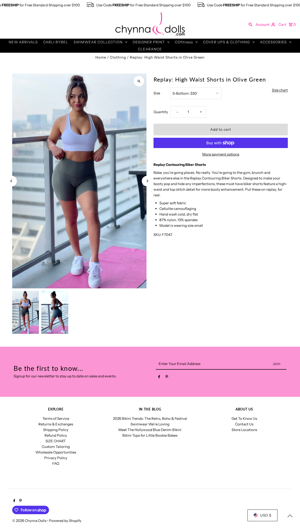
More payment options (220, 154)
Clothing (118, 57)
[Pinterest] (166, 377)
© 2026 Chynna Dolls (29, 520)
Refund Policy (56, 435)
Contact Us (244, 424)
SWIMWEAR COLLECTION (98, 42)
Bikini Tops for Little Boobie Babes (149, 435)
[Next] (147, 181)
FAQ (55, 463)
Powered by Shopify (65, 520)
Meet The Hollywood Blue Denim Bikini (149, 430)
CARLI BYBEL (55, 42)
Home (100, 57)
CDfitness (184, 42)
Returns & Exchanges (55, 424)
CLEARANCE (150, 49)
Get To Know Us (244, 418)
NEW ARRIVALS (23, 42)
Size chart (280, 90)
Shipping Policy (55, 430)
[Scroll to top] (290, 515)
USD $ (265, 515)
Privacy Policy (55, 458)
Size (157, 93)
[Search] (251, 24)
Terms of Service (55, 418)
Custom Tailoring (56, 446)
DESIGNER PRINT (149, 42)
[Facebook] (159, 377)
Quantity (161, 112)
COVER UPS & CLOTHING (226, 42)
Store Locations (244, 430)
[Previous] (11, 181)
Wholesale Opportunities (55, 452)
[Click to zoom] (139, 81)
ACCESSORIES (273, 42)
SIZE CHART (55, 441)
